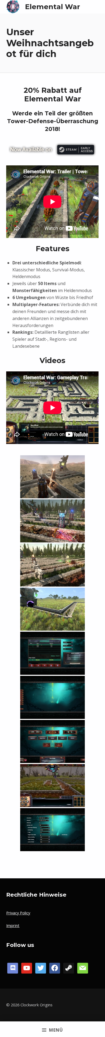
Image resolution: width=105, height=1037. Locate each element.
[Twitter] (40, 967)
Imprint (12, 925)
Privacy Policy (18, 912)
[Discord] (12, 967)
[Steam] (68, 967)
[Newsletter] (82, 967)
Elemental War (52, 6)
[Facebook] (26, 967)
